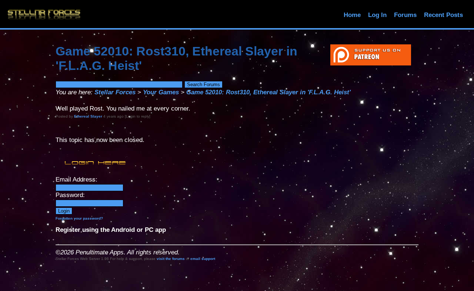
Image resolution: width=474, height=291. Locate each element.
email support (202, 259)
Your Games (161, 92)
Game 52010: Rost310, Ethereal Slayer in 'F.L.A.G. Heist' (268, 92)
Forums (405, 14)
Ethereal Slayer (88, 116)
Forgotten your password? (79, 218)
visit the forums (171, 259)
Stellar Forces (115, 92)
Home (352, 14)
